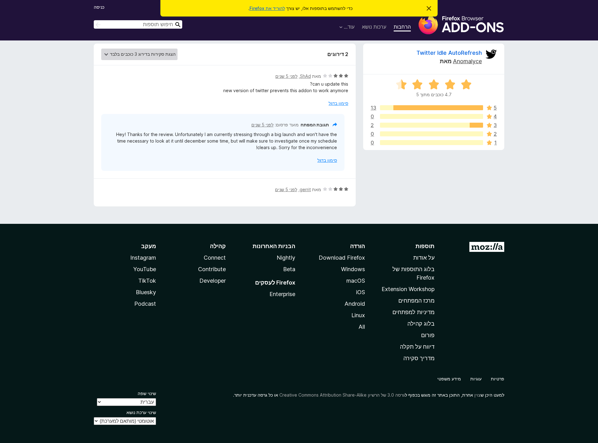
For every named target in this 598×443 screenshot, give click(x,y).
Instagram (143, 257)
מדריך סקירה (418, 358)
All (361, 326)
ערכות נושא (374, 27)
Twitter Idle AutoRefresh (449, 52)
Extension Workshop (408, 289)
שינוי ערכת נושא (141, 412)
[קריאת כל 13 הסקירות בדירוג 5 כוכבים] (431, 107)
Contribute (212, 269)
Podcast (145, 303)
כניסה (99, 7)
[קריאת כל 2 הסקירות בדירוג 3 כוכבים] (431, 125)
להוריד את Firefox (267, 8)
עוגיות (476, 378)
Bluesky (146, 292)
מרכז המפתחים (416, 300)
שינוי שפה (147, 393)
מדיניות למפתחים (413, 312)
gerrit (305, 189)
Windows (353, 269)
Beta (289, 269)
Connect (215, 257)
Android (354, 303)
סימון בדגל (338, 103)
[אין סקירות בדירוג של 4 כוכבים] (431, 116)
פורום (427, 335)
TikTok (147, 280)
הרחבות (402, 27)
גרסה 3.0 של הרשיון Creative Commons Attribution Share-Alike (342, 395)
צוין (477, 395)
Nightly (286, 257)
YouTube (144, 269)
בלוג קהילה (420, 323)
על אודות (423, 257)
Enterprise (282, 294)
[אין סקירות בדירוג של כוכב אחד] (431, 142)
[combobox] (138, 24)
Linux (358, 315)
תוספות (424, 246)
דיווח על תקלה (417, 346)
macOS (355, 280)
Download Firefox (342, 257)
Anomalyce (467, 61)
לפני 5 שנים (286, 76)
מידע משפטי (449, 378)
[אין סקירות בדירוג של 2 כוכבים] (431, 133)
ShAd (305, 76)
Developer (212, 280)
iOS (360, 292)
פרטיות (497, 378)
